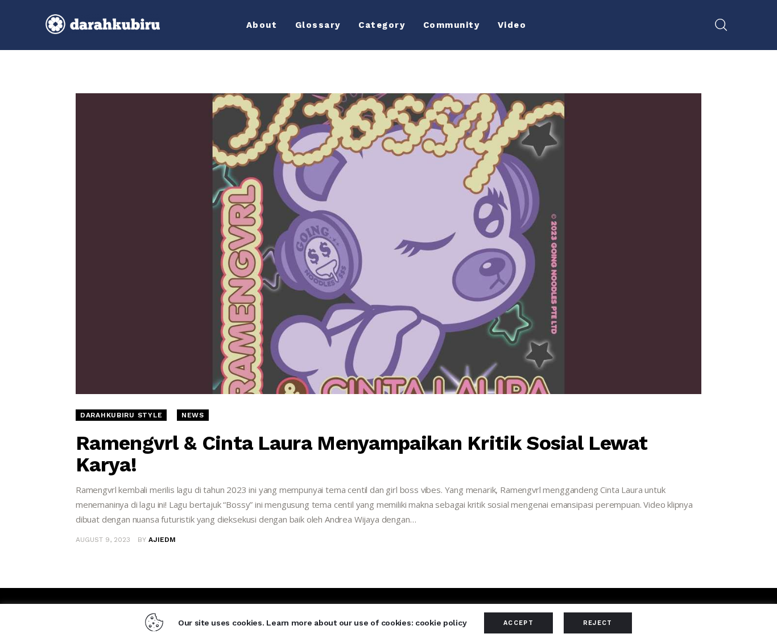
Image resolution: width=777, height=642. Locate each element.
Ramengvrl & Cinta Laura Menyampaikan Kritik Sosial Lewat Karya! (361, 454)
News (192, 415)
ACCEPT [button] (518, 623)
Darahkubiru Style (121, 415)
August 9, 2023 (103, 540)
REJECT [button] (598, 623)
